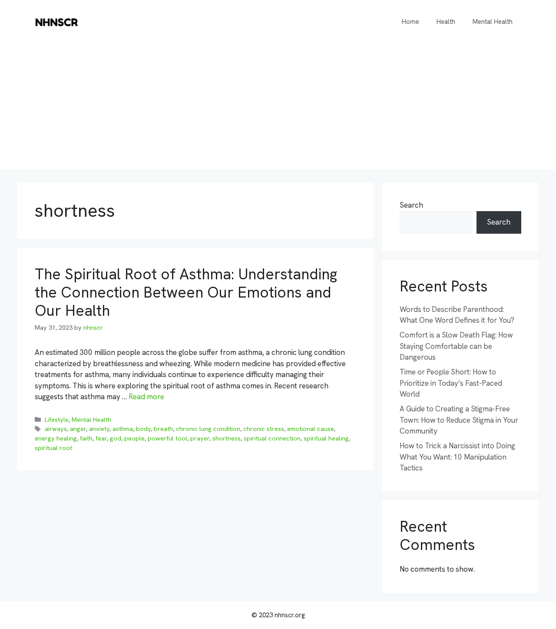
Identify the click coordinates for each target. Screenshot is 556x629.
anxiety (99, 429)
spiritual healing (326, 438)
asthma (123, 429)
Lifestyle (57, 420)
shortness (226, 438)
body (143, 429)
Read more (146, 396)
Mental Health (493, 21)
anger (78, 429)
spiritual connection (272, 438)
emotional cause (310, 429)
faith (86, 438)
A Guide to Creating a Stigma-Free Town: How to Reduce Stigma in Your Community (459, 420)
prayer (199, 438)
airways (56, 429)
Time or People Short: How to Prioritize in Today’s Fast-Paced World (451, 383)
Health (446, 21)
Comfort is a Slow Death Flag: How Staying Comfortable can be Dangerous (456, 346)
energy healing (56, 438)
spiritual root (53, 448)
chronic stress (263, 429)
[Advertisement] (278, 108)
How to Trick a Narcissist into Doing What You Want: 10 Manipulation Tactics (457, 457)
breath (163, 429)
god (115, 438)
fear (101, 438)
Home (410, 21)
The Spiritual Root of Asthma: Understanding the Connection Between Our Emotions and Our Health (186, 292)
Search (411, 205)
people (134, 438)
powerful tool (167, 438)
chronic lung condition (208, 429)
